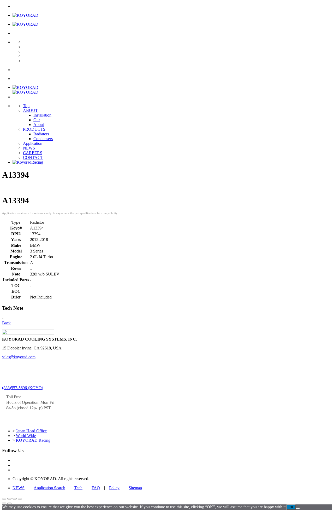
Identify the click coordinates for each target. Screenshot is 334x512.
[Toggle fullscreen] (9, 498)
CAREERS (32, 153)
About (38, 124)
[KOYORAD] (25, 15)
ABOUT (30, 110)
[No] (298, 508)
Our (36, 120)
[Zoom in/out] (4, 498)
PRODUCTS (34, 129)
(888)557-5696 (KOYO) (22, 388)
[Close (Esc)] (20, 498)
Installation (42, 115)
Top (26, 105)
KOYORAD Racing (33, 440)
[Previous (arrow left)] (4, 503)
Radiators (41, 134)
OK (291, 507)
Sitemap (135, 488)
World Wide (26, 435)
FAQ (96, 488)
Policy (114, 488)
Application (32, 143)
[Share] (15, 498)
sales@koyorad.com (18, 357)
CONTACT (33, 157)
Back (6, 323)
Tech (78, 488)
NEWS (29, 148)
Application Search (49, 488)
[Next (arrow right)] (9, 503)
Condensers (43, 138)
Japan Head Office (31, 431)
